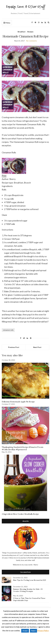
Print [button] (4, 175)
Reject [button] (33, 631)
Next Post (37, 347)
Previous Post (13, 347)
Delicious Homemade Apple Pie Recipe (18, 401)
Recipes (30, 32)
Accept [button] (25, 631)
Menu (7, 23)
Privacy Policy (43, 630)
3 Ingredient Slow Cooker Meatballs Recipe (20, 514)
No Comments (31, 41)
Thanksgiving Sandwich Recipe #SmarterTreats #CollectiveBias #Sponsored (22, 448)
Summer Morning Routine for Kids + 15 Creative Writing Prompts (27, 590)
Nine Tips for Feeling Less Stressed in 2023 (29, 580)
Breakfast (22, 32)
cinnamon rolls (8, 330)
